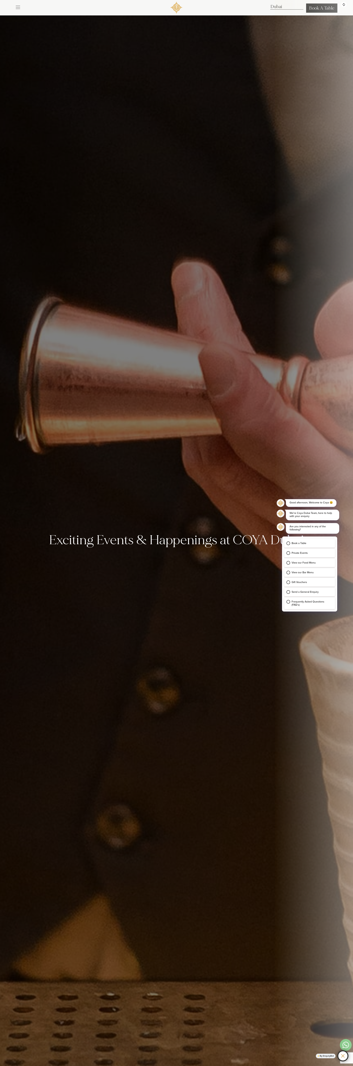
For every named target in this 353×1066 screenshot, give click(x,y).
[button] (18, 7)
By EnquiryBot (327, 1056)
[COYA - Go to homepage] (176, 6)
